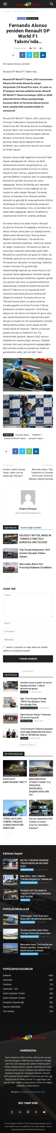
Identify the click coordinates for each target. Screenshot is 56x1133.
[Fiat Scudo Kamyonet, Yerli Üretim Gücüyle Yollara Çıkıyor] (10, 553)
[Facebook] (22, 55)
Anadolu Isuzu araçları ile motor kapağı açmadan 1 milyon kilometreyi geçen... (36, 685)
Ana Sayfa (7, 11)
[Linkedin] (43, 55)
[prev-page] (5, 578)
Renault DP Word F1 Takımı (15, 438)
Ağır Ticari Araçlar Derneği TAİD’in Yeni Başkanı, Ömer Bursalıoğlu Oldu (33, 701)
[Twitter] (29, 55)
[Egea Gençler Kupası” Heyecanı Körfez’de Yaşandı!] (10, 718)
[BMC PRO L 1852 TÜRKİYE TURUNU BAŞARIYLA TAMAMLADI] (10, 880)
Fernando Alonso (22, 435)
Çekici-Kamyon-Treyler (29, 954)
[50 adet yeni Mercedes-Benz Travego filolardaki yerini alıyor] (10, 934)
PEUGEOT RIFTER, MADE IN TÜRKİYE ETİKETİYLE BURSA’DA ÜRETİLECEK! (35, 539)
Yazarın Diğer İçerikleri (30, 527)
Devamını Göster (27, 744)
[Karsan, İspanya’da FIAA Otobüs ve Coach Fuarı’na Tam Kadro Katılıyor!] (41, 808)
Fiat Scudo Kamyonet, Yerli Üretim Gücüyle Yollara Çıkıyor (34, 553)
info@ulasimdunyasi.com (32, 1091)
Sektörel (24, 692)
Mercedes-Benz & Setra (29, 936)
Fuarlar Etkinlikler (36, 815)
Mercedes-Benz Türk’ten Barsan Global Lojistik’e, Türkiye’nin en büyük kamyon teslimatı (36, 947)
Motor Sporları (31, 11)
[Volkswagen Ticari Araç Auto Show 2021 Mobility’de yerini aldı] (10, 919)
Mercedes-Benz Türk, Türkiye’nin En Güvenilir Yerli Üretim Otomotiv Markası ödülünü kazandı (41, 474)
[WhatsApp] (36, 55)
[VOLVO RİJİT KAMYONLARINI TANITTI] (15, 768)
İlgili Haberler (11, 527)
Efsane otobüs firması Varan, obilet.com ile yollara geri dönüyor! (14, 472)
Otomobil (18, 11)
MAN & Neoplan (27, 870)
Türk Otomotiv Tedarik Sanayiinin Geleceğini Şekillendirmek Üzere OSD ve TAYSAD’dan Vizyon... (36, 732)
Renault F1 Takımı (36, 438)
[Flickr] (20, 1112)
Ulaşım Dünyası (28, 508)
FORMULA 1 (37, 435)
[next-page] (9, 578)
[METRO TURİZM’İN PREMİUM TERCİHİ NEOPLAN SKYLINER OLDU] (10, 864)
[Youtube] (44, 1112)
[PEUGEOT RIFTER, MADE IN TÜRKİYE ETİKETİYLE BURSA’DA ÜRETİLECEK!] (10, 539)
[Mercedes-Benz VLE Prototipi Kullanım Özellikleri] (10, 567)
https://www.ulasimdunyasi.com (28, 513)
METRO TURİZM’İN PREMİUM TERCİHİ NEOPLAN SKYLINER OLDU (34, 863)
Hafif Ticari (8, 543)
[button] (5, 4)
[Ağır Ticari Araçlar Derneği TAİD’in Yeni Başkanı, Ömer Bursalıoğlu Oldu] (10, 702)
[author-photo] (28, 504)
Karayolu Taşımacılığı (29, 708)
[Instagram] (28, 1112)
